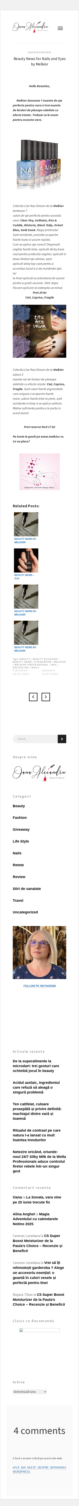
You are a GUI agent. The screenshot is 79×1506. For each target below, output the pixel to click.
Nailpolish (21, 667)
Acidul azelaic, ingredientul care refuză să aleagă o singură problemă (36, 1087)
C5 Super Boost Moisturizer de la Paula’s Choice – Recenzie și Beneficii (39, 1300)
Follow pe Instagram (39, 985)
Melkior (60, 662)
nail (54, 664)
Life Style (21, 841)
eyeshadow (42, 662)
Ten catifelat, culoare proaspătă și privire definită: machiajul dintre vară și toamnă (37, 1111)
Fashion (20, 818)
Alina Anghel (24, 1214)
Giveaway (21, 829)
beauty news (22, 662)
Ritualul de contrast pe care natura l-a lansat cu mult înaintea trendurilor (37, 1135)
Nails (35, 667)
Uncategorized (39, 52)
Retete (18, 865)
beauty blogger (45, 659)
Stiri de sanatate (27, 889)
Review (19, 877)
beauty (25, 659)
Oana (17, 1197)
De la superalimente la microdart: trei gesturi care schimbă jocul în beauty (36, 1066)
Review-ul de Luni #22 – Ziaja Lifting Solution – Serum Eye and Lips (46, 697)
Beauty (19, 806)
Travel (18, 901)
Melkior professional (31, 664)
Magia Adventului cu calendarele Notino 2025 (35, 1219)
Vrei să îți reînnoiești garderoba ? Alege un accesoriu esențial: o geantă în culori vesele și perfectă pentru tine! (38, 1273)
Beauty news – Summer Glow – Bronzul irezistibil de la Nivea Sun (33, 697)
